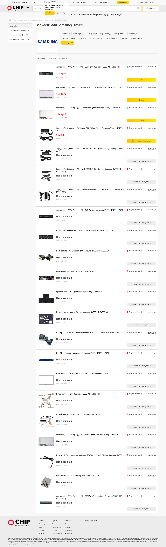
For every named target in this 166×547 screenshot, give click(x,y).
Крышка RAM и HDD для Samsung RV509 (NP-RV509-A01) (80, 292)
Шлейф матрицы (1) (112, 38)
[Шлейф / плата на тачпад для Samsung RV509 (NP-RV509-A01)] (46, 360)
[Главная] (10, 20)
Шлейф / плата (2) (120, 34)
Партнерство (56, 527)
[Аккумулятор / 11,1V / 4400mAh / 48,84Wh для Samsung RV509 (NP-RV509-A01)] (46, 217)
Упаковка (42, 533)
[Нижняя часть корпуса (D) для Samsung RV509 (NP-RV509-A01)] (46, 319)
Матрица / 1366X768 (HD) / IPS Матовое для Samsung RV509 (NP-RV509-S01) (88, 435)
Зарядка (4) (66, 34)
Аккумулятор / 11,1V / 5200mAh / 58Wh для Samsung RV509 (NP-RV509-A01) (88, 67)
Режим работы (123, 2)
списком (52, 58)
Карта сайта (69, 533)
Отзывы (54, 524)
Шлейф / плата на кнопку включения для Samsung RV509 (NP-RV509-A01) (87, 333)
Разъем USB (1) (136, 38)
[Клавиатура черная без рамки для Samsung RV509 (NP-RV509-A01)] (46, 237)
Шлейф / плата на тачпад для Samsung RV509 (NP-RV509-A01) (82, 353)
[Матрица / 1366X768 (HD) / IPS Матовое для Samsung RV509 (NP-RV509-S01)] (46, 441)
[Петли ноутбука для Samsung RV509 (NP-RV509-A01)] (46, 401)
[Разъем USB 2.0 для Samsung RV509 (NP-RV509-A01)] (46, 482)
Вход (152, 2)
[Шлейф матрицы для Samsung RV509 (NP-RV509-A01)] (46, 421)
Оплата (41, 527)
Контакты (68, 530)
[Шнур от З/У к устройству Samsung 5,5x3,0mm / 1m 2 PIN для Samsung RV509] (46, 462)
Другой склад (60, 13)
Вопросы (68, 527)
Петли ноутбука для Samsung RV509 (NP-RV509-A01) (78, 394)
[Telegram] (91, 524)
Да (50, 13)
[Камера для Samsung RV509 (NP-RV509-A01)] (46, 278)
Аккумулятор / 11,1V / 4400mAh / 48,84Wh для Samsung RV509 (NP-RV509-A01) (89, 210)
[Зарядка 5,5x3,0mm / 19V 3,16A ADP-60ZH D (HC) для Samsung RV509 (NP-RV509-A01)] (46, 155)
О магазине (69, 524)
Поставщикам (57, 533)
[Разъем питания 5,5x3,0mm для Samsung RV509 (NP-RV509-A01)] (46, 257)
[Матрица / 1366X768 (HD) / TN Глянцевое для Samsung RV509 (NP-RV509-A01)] (46, 114)
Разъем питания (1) (69, 38)
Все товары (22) (67, 43)
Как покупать (43, 524)
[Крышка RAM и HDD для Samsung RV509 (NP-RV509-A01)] (46, 298)
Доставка (42, 530)
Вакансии (68, 521)
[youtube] (96, 524)
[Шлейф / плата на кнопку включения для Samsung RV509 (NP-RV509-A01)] (46, 339)
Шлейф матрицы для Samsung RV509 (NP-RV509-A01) (78, 414)
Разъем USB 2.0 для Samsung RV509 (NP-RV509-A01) (78, 476)
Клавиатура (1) (134, 34)
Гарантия (55, 521)
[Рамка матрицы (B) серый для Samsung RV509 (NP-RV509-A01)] (46, 380)
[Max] (86, 524)
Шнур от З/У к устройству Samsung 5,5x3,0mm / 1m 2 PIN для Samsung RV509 (89, 455)
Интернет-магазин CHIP (19, 522)
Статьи (54, 530)
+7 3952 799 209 (103, 2)
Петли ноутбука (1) (96, 38)
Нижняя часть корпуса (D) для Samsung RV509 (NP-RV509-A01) (82, 312)
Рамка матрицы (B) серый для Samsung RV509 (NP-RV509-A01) (82, 373)
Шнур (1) (125, 38)
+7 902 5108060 (80, 2)
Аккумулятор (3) (105, 34)
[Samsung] (47, 42)
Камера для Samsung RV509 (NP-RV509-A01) (75, 271)
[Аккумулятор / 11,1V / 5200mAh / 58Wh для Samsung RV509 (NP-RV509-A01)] (46, 74)
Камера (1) (83, 38)
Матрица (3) (93, 34)
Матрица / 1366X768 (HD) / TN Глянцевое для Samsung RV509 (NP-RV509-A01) (89, 108)
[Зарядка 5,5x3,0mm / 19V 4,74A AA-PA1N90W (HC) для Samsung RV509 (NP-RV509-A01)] (46, 135)
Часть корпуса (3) (79, 34)
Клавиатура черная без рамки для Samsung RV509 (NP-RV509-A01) (84, 230)
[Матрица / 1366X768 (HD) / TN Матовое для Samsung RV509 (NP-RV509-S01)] (46, 94)
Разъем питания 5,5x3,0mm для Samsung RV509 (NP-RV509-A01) (83, 251)
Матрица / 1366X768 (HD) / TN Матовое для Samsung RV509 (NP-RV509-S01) (88, 87)
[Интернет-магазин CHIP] (15, 8)
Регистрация (144, 2)
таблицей (63, 58)
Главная (41, 521)
